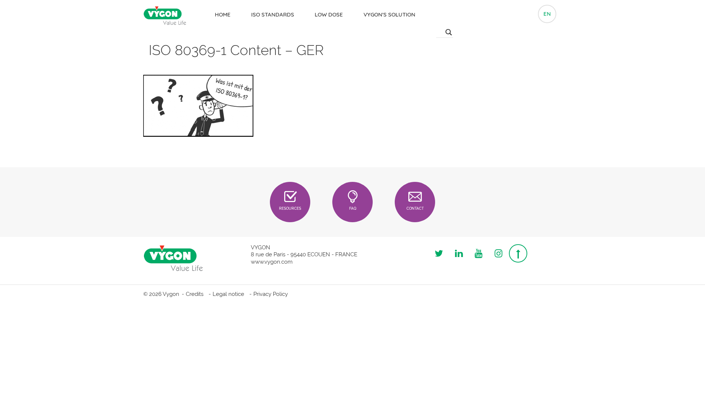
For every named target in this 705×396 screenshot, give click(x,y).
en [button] (547, 13)
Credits (194, 294)
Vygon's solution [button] (389, 14)
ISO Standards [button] (272, 14)
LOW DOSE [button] (329, 14)
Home (223, 14)
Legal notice (228, 294)
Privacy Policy (270, 294)
